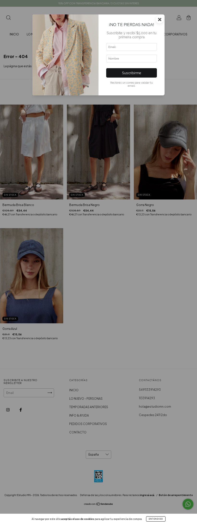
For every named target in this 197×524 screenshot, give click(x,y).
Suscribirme (131, 73)
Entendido (156, 519)
